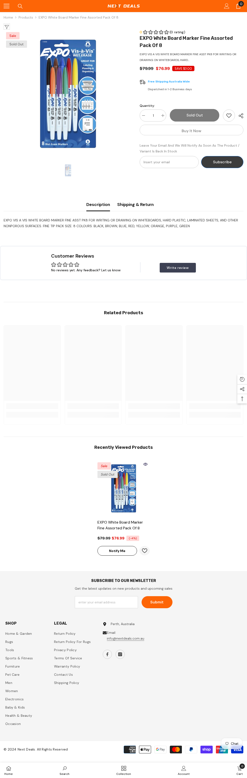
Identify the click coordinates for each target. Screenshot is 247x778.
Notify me (117, 551)
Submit (157, 602)
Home (8, 17)
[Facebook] (107, 654)
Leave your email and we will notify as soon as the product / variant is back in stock (190, 148)
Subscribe (222, 161)
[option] (68, 94)
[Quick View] (145, 464)
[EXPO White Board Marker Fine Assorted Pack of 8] (123, 488)
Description (98, 204)
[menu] (6, 6)
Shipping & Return (135, 204)
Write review (178, 268)
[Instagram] (120, 654)
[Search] (20, 6)
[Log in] (226, 6)
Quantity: (147, 105)
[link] (32, 406)
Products (26, 17)
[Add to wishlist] (229, 115)
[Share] (239, 116)
